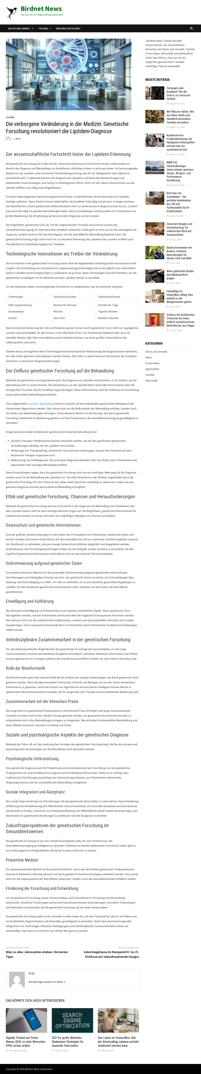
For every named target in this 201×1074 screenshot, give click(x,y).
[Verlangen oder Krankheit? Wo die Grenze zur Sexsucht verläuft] (154, 88)
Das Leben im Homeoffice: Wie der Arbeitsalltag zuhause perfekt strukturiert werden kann (118, 1041)
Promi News (152, 363)
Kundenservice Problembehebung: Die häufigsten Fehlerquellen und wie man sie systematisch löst (181, 142)
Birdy (18, 138)
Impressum (46, 1069)
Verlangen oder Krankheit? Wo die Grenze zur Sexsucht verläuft (178, 93)
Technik (43, 28)
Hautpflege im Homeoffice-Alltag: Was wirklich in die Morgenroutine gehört (180, 297)
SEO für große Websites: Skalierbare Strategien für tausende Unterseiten (67, 1041)
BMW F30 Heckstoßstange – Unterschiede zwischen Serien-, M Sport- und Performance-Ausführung (180, 171)
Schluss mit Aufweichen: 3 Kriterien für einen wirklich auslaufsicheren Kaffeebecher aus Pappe (181, 320)
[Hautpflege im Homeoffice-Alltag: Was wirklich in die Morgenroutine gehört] (154, 291)
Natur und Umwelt (19, 28)
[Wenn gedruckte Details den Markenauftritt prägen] (154, 271)
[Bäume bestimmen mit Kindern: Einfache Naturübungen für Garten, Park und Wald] (154, 248)
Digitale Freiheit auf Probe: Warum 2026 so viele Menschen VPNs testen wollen (25, 1041)
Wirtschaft (151, 380)
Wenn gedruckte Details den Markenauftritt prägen (180, 274)
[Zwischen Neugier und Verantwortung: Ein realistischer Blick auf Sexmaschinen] (154, 224)
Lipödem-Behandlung (41, 403)
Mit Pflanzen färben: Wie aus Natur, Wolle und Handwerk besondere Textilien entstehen (180, 117)
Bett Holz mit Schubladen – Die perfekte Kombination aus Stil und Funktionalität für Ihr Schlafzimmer (179, 202)
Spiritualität (152, 369)
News (148, 357)
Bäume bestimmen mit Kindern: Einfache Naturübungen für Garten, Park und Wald (179, 253)
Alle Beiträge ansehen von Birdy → (47, 981)
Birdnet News (41, 8)
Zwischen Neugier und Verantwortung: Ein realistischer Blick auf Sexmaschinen (179, 229)
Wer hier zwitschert (68, 28)
